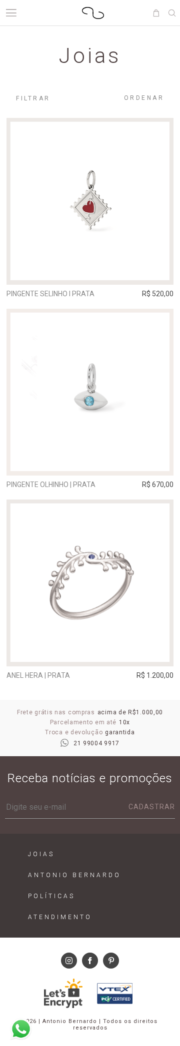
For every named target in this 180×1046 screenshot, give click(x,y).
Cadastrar (151, 807)
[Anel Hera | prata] (90, 583)
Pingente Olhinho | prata (51, 485)
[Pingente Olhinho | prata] (90, 392)
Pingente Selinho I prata (50, 294)
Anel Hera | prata (38, 675)
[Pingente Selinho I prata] (90, 201)
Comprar (90, 270)
